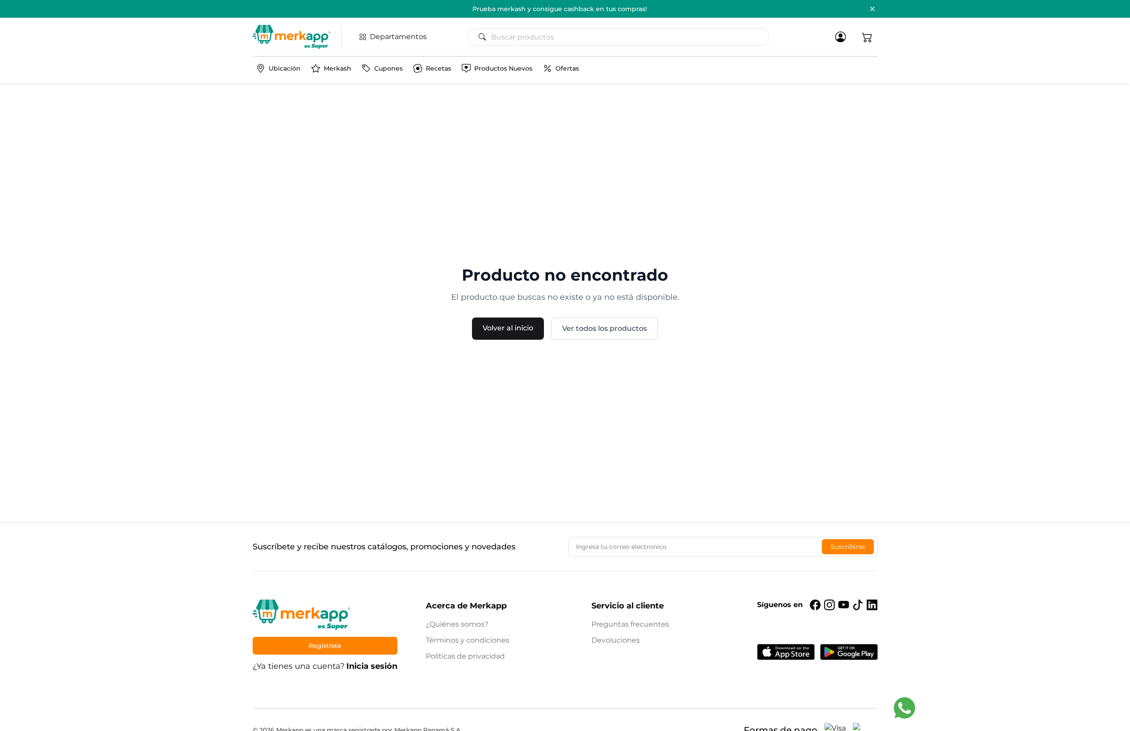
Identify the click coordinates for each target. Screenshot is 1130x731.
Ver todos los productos (604, 328)
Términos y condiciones (467, 640)
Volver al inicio (508, 328)
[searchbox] (622, 37)
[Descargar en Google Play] (849, 652)
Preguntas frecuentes (630, 624)
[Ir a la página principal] (291, 37)
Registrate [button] (325, 646)
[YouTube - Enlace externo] (843, 605)
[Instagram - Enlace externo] (829, 605)
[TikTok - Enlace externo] (857, 605)
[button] (867, 37)
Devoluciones (615, 640)
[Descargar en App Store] (786, 652)
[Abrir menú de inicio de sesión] (840, 37)
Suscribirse (848, 547)
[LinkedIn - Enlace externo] (872, 605)
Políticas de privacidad (465, 656)
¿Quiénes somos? (457, 624)
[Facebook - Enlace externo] (815, 605)
